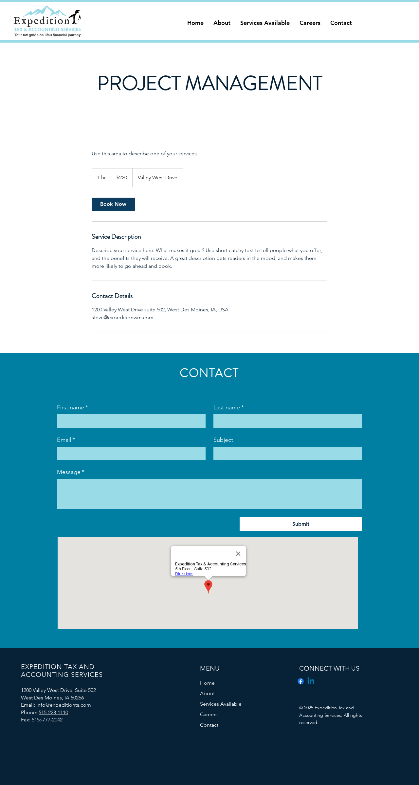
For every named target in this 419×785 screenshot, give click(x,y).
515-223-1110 (53, 712)
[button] (221, 23)
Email (66, 439)
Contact (209, 725)
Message (70, 472)
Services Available (221, 704)
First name (72, 407)
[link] (113, 204)
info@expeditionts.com (63, 705)
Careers (209, 714)
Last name (228, 407)
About (207, 693)
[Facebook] (301, 681)
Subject (223, 439)
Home (207, 683)
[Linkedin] (311, 681)
